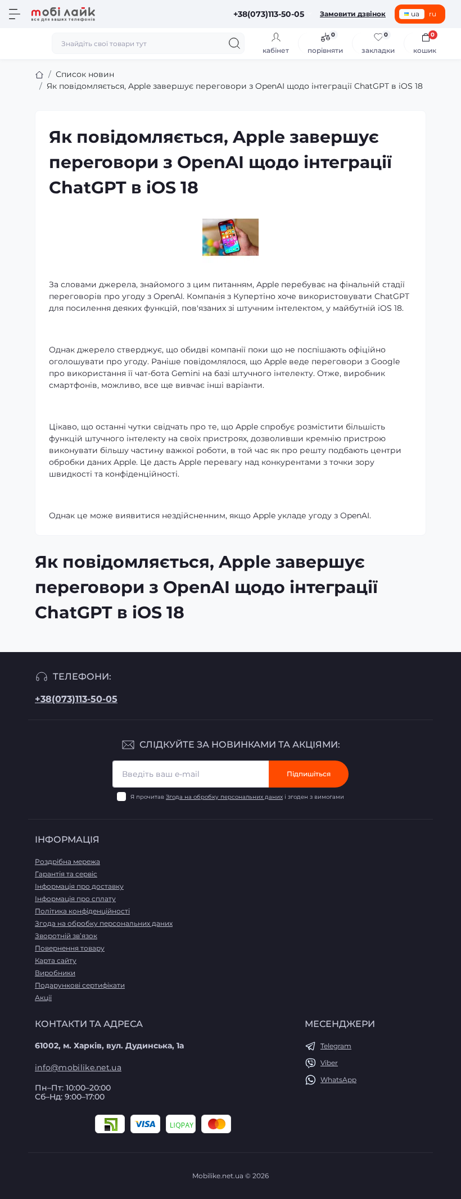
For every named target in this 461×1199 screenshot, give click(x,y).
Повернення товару (70, 948)
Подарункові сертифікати (80, 985)
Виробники (55, 973)
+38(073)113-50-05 (76, 699)
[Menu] (14, 14)
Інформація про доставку (79, 886)
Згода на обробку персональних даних (224, 796)
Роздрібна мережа (67, 861)
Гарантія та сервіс (66, 874)
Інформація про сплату (75, 898)
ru (432, 14)
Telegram (335, 1046)
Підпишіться (309, 774)
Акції (43, 997)
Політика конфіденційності (82, 911)
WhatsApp (338, 1079)
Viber (329, 1062)
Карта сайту (55, 960)
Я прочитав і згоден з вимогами (237, 796)
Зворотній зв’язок (66, 935)
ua (415, 14)
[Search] (234, 43)
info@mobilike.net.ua (78, 1067)
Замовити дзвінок (353, 14)
